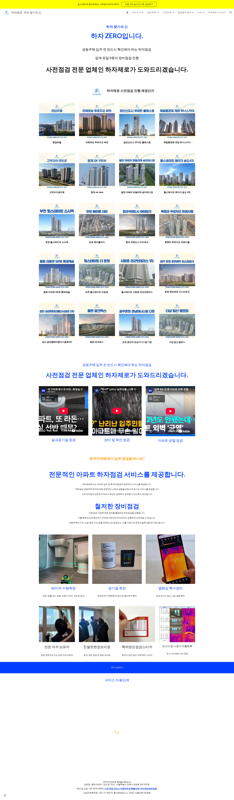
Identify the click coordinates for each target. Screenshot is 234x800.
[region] (117, 4)
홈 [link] (127, 12)
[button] (230, 12)
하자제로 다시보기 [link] (217, 12)
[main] (117, 31)
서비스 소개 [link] (137, 12)
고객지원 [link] (167, 12)
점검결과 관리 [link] (184, 12)
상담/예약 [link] (151, 12)
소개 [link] (199, 12)
